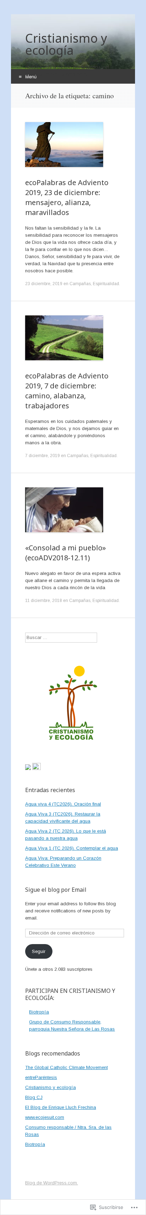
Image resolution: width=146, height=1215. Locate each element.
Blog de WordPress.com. (51, 1182)
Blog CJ (34, 1097)
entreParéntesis (41, 1077)
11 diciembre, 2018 (43, 600)
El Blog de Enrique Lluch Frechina (60, 1107)
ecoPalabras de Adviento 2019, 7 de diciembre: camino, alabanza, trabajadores (66, 390)
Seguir (38, 951)
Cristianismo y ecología (50, 1087)
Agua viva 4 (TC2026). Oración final (63, 804)
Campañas (80, 283)
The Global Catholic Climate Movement (66, 1067)
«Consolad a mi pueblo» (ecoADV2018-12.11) (65, 552)
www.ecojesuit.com (44, 1117)
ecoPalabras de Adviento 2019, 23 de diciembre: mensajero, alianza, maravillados (66, 197)
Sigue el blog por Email (55, 890)
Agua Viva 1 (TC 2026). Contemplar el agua (71, 848)
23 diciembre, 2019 (43, 283)
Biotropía (39, 1012)
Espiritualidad (106, 283)
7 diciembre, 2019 (42, 455)
